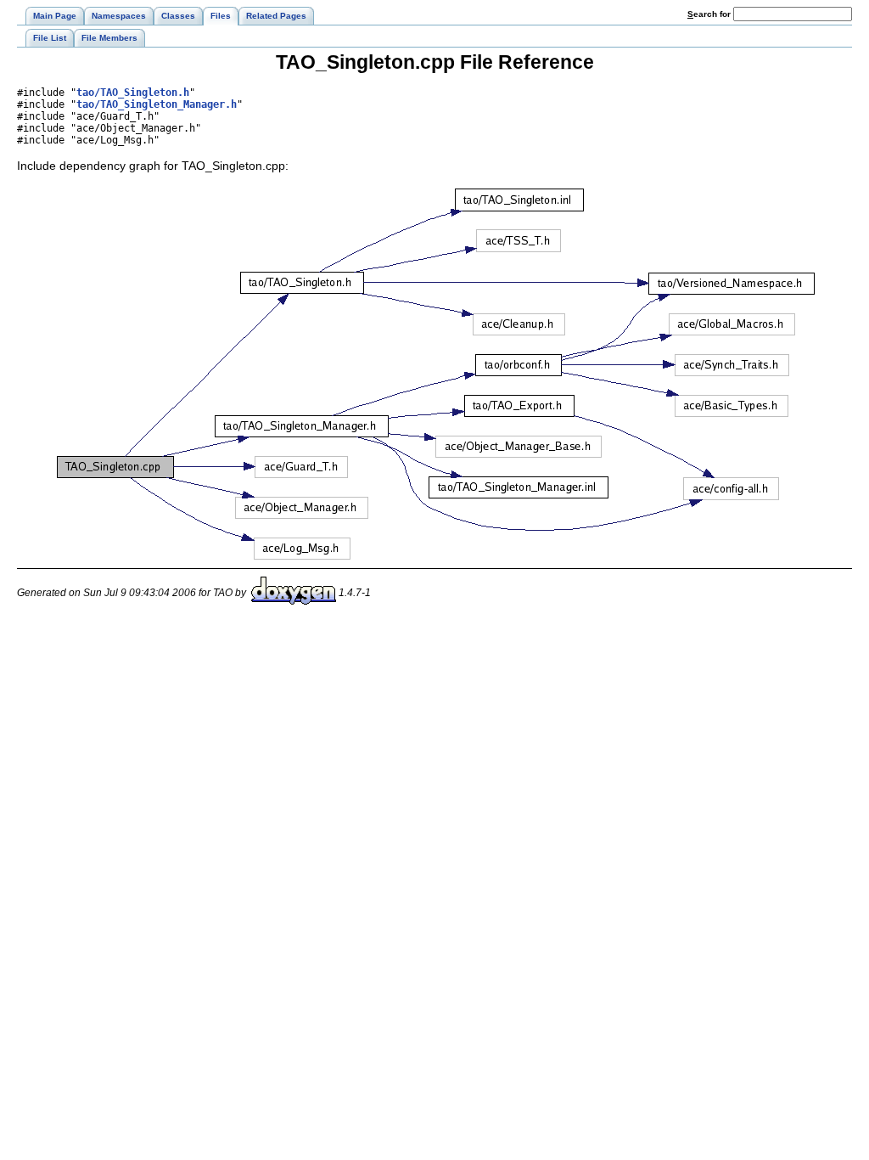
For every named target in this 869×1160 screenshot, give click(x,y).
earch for (710, 14)
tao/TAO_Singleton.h (132, 93)
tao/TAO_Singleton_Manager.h (156, 104)
